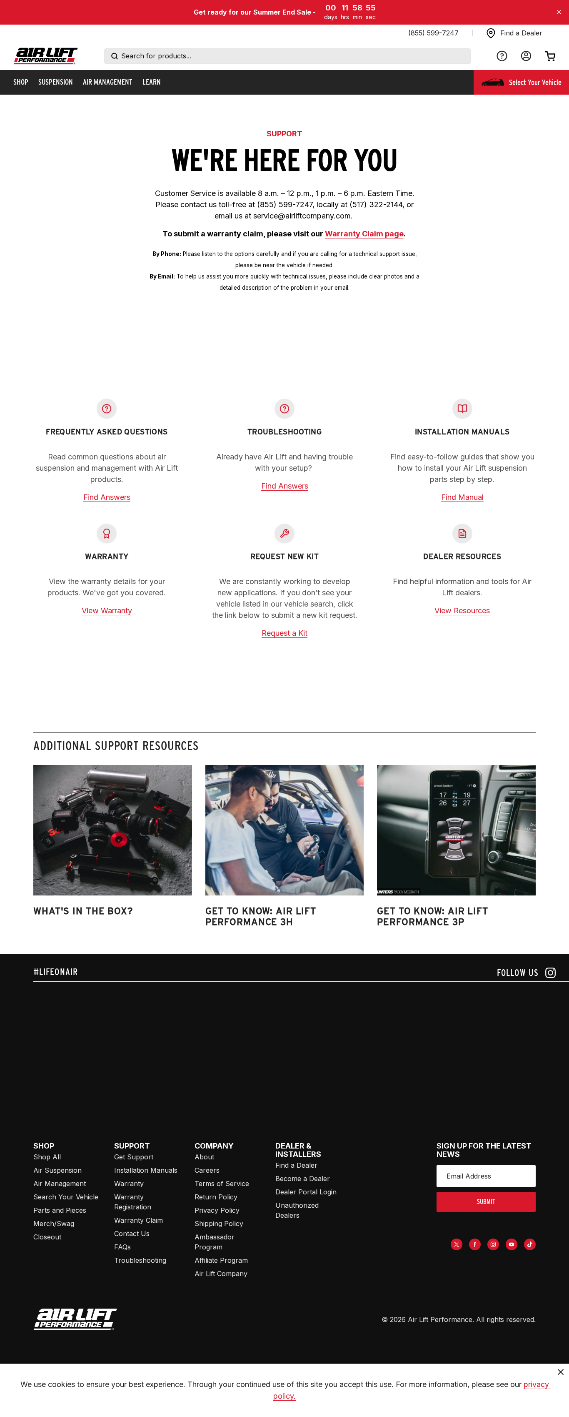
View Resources (462, 610)
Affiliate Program (221, 1260)
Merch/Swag (53, 1223)
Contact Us (132, 1233)
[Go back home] (45, 56)
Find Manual (462, 497)
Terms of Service (222, 1183)
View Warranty (107, 610)
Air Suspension (57, 1170)
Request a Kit (284, 633)
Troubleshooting (140, 1260)
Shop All (47, 1157)
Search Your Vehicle (65, 1197)
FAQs (122, 1247)
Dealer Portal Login (306, 1192)
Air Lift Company (221, 1273)
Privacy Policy (217, 1210)
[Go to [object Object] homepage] (75, 1319)
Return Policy (216, 1197)
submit (486, 1202)
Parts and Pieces (59, 1210)
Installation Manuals (145, 1170)
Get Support (133, 1157)
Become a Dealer (302, 1178)
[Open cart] (550, 56)
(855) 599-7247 (433, 33)
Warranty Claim (138, 1220)
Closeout (47, 1237)
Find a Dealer (296, 1165)
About (204, 1157)
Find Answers (106, 497)
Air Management (59, 1183)
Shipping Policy (219, 1223)
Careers (207, 1170)
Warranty (129, 1183)
